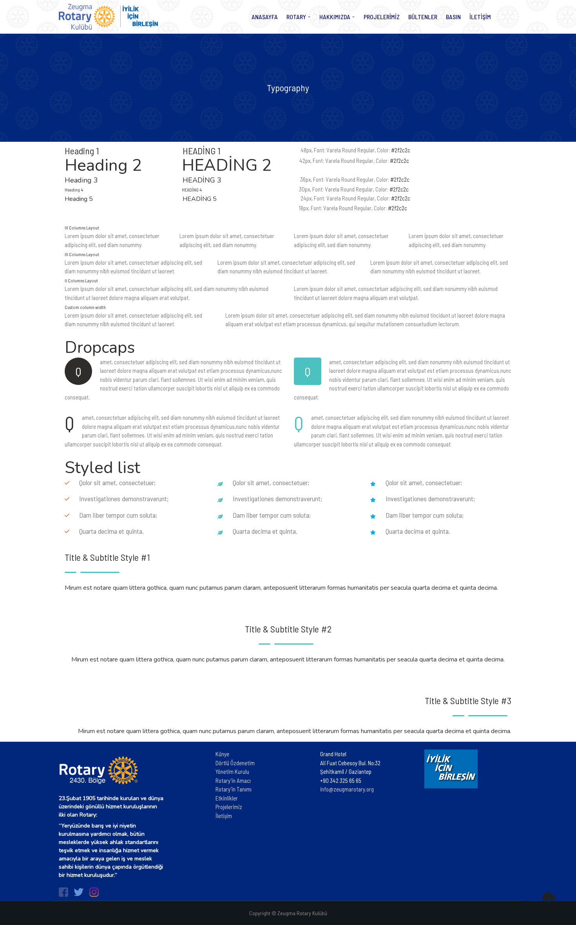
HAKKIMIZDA (334, 16)
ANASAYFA (265, 16)
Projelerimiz (229, 806)
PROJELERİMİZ (382, 16)
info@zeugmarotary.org (347, 789)
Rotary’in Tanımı (234, 789)
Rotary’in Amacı (233, 780)
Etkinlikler (227, 798)
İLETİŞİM (480, 16)
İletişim (224, 815)
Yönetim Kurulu (232, 771)
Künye (222, 753)
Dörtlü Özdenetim (235, 762)
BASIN (453, 16)
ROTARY (296, 16)
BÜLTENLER (422, 16)
